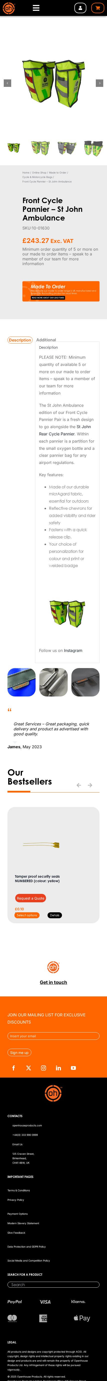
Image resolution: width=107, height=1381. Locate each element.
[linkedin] (58, 1068)
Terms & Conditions (18, 1190)
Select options (27, 915)
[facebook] (13, 1068)
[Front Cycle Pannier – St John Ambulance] (53, 83)
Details (54, 915)
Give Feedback (16, 1232)
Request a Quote (30, 898)
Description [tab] (20, 340)
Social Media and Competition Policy (28, 1260)
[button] (79, 785)
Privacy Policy (15, 1199)
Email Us (17, 1144)
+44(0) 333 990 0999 (25, 1134)
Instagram (73, 650)
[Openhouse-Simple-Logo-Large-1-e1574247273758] (9, 4)
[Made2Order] (61, 283)
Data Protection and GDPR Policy (26, 1246)
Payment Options (17, 1213)
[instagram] (43, 1068)
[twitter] (28, 1068)
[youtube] (73, 1068)
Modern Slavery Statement (23, 1223)
